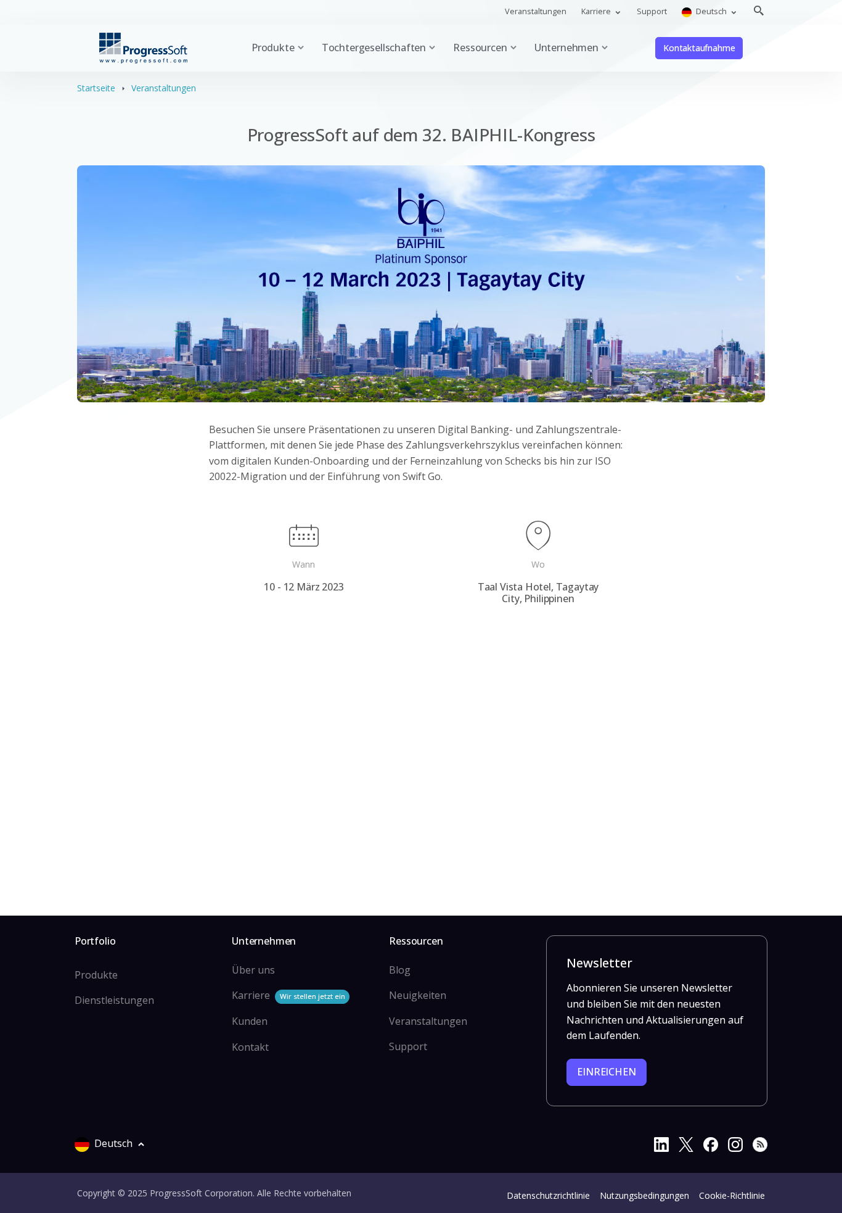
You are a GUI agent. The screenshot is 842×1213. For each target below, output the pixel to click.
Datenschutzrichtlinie (548, 1195)
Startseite (96, 88)
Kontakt (250, 1047)
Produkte (96, 975)
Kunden (250, 1021)
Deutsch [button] (711, 11)
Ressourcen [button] (480, 47)
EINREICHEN (606, 1071)
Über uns (253, 970)
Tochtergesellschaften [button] (374, 47)
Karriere (288, 995)
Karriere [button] (597, 11)
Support (652, 11)
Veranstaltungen (535, 11)
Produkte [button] (273, 47)
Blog (400, 970)
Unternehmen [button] (566, 47)
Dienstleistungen (114, 1000)
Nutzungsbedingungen (644, 1195)
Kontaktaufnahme (699, 48)
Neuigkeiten (417, 995)
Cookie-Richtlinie (732, 1195)
